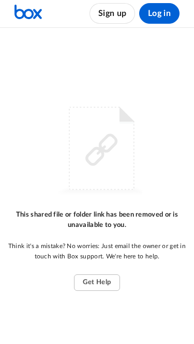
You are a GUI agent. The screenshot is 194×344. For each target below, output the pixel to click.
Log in (159, 13)
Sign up (112, 13)
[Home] (28, 13)
